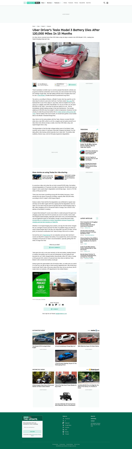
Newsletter (82, 2)
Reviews (49, 3)
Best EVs (88, 2)
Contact (93, 421)
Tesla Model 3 (42, 95)
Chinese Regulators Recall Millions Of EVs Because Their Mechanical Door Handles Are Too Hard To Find (89, 240)
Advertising (93, 418)
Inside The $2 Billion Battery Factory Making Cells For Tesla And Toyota (88, 248)
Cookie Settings (69, 444)
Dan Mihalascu (43, 84)
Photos (76, 2)
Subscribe (32, 431)
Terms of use (77, 444)
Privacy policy (55, 444)
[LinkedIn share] (53, 305)
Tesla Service (46, 235)
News (42, 3)
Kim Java (69, 101)
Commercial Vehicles (89, 235)
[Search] (104, 3)
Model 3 (43, 26)
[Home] (33, 3)
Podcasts (70, 2)
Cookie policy (62, 444)
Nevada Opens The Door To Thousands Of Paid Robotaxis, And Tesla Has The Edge (88, 255)
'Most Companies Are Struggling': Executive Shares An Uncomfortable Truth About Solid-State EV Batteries (88, 224)
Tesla (38, 26)
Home (33, 26)
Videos (65, 2)
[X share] (49, 305)
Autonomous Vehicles (89, 258)
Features (56, 3)
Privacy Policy (35, 434)
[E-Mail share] (63, 305)
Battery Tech (87, 227)
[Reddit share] (59, 305)
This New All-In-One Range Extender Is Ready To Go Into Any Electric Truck (88, 232)
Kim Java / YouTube (40, 299)
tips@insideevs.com (61, 313)
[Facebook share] (46, 305)
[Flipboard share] (56, 305)
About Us (93, 416)
